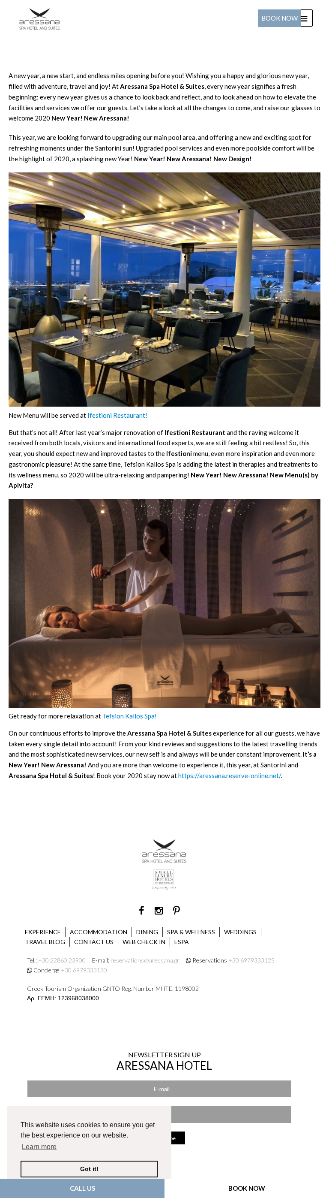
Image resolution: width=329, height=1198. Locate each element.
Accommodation (98, 931)
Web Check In (144, 941)
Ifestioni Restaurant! (117, 415)
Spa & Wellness (191, 931)
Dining (147, 931)
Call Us (82, 1188)
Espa (181, 941)
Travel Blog (45, 941)
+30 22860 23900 (62, 960)
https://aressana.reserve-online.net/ (229, 775)
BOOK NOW (246, 1188)
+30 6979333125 (251, 960)
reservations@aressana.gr (145, 960)
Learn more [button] (39, 1146)
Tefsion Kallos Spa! (129, 716)
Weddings (240, 931)
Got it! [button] (89, 1168)
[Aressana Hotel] (39, 17)
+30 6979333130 (84, 970)
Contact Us (94, 941)
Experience (43, 931)
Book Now (279, 18)
